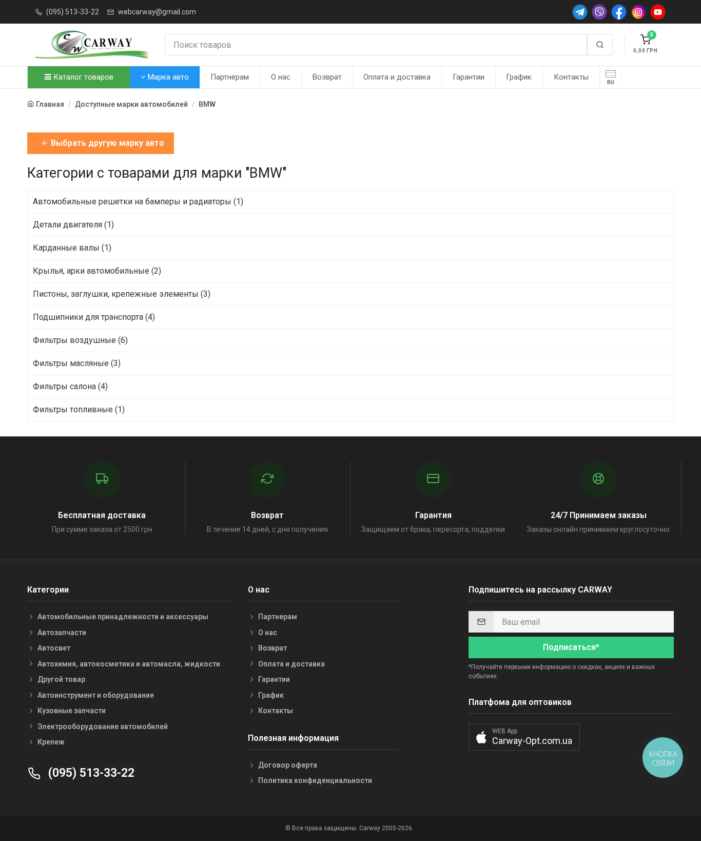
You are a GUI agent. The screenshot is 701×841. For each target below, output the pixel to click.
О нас (280, 77)
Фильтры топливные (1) (79, 409)
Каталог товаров (82, 77)
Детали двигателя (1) (73, 225)
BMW (207, 104)
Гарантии (468, 77)
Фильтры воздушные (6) (80, 340)
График (519, 77)
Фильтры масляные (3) (77, 363)
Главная (50, 104)
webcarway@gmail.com (157, 12)
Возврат (327, 77)
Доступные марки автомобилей (131, 104)
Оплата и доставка (397, 77)
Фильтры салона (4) (70, 386)
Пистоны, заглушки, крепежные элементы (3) (121, 294)
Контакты (571, 77)
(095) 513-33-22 (72, 12)
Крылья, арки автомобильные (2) (97, 271)
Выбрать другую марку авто (106, 143)
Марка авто (167, 77)
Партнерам (229, 77)
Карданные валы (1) (72, 248)
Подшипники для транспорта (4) (94, 317)
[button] (524, 737)
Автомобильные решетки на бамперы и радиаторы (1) (138, 201)
